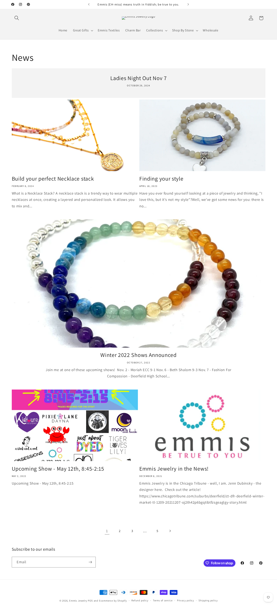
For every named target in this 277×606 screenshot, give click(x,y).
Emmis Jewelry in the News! (174, 468)
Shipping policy (208, 600)
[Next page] (170, 531)
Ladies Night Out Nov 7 (138, 78)
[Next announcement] (188, 4)
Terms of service (163, 600)
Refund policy (139, 600)
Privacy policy (185, 600)
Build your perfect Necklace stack (53, 178)
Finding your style (161, 178)
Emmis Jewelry (78, 600)
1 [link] (107, 530)
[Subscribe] (90, 562)
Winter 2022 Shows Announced (138, 355)
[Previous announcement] (88, 4)
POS (90, 600)
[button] (17, 18)
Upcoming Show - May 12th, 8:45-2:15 (58, 468)
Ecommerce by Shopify (113, 600)
